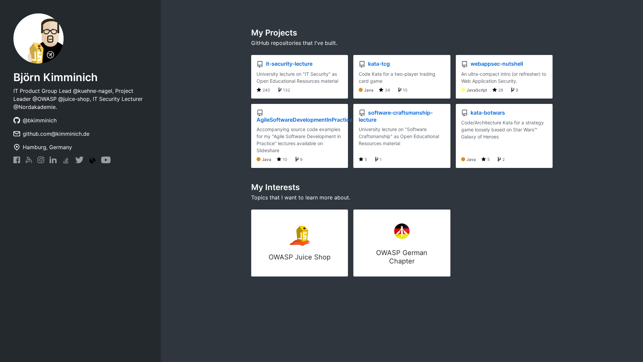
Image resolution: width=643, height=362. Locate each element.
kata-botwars (487, 112)
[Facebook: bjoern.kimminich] (16, 161)
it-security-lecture (288, 63)
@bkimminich (40, 120)
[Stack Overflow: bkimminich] (66, 162)
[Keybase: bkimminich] (28, 161)
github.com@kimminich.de (56, 133)
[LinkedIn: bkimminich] (53, 161)
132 (286, 90)
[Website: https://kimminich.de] (92, 160)
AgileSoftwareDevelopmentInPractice (304, 119)
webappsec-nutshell (496, 63)
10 (405, 90)
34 (387, 90)
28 (500, 90)
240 (266, 90)
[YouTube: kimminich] (106, 161)
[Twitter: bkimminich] (79, 161)
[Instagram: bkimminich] (41, 161)
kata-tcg (378, 63)
